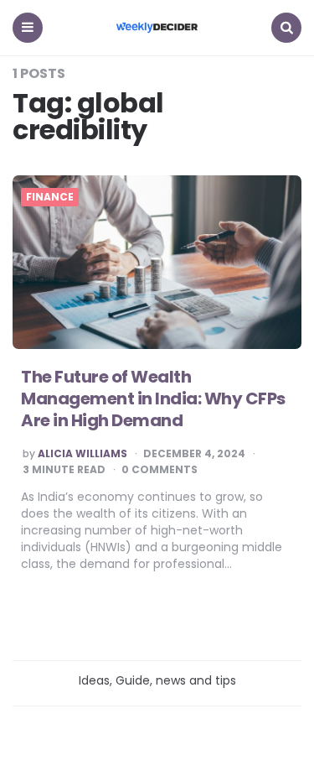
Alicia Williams (82, 454)
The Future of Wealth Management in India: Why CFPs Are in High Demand (153, 398)
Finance (50, 197)
